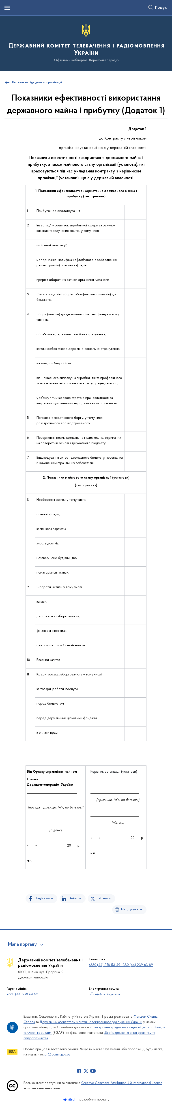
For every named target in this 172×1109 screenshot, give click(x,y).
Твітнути (104, 898)
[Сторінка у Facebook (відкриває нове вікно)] (79, 1071)
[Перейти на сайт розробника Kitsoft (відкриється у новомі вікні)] (70, 1099)
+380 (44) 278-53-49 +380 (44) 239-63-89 (121, 965)
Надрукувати (131, 909)
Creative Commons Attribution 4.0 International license (121, 1083)
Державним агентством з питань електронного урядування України (91, 1022)
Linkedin (75, 898)
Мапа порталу (22, 944)
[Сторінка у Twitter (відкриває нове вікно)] (86, 1071)
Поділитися (43, 898)
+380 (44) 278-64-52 (22, 994)
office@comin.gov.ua (104, 994)
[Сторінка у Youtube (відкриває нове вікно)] (93, 1071)
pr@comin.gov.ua (57, 1054)
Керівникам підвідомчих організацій (37, 82)
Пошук (161, 8)
